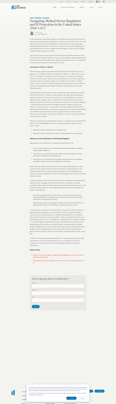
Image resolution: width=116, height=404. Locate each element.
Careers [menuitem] (24, 392)
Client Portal (100, 391)
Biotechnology (38, 18)
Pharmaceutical (46, 18)
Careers (100, 7)
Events (91, 7)
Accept (71, 398)
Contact (61, 1)
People (54, 7)
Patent (32, 18)
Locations (68, 1)
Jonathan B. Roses (38, 32)
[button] (68, 7)
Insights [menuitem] (24, 399)
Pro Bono (83, 1)
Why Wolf (90, 1)
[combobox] (103, 2)
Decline (82, 398)
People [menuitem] (24, 395)
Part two (73, 60)
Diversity (76, 1)
